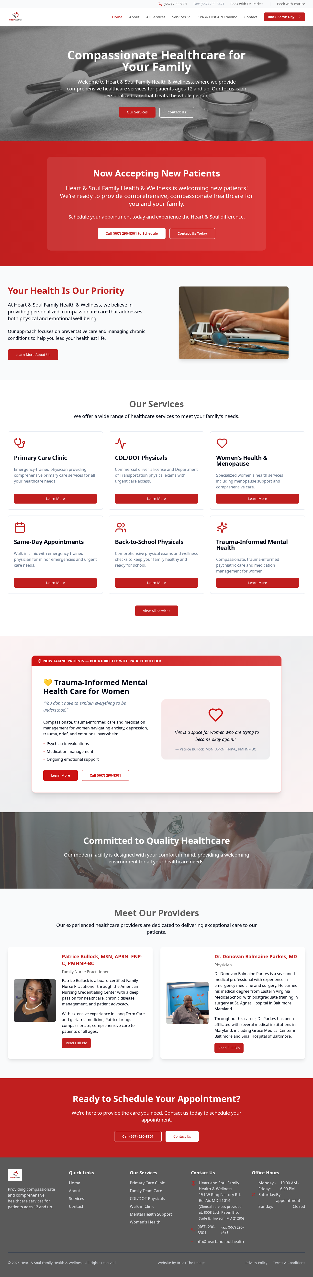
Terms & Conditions (289, 1262)
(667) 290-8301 (206, 1229)
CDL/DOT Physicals (147, 1198)
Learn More (55, 498)
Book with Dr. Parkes (246, 3)
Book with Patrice (291, 3)
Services (179, 16)
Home (117, 16)
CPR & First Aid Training (217, 16)
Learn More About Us (33, 354)
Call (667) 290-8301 (105, 775)
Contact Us (177, 112)
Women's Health (145, 1222)
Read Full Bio (76, 1043)
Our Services (137, 112)
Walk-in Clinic (142, 1206)
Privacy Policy (256, 1262)
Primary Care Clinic (147, 1183)
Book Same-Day (281, 16)
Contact (250, 16)
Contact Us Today (192, 233)
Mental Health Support (151, 1214)
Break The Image (191, 1262)
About (134, 16)
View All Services (156, 610)
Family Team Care (146, 1190)
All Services (155, 16)
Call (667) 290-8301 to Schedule (132, 233)
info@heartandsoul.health (220, 1241)
